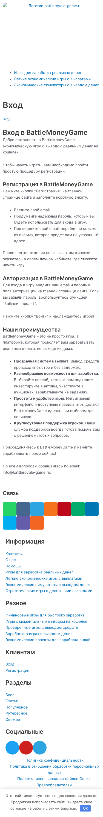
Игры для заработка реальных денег (48, 72)
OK (85, 808)
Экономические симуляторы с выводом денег (56, 85)
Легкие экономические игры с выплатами (52, 79)
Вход (6, 119)
